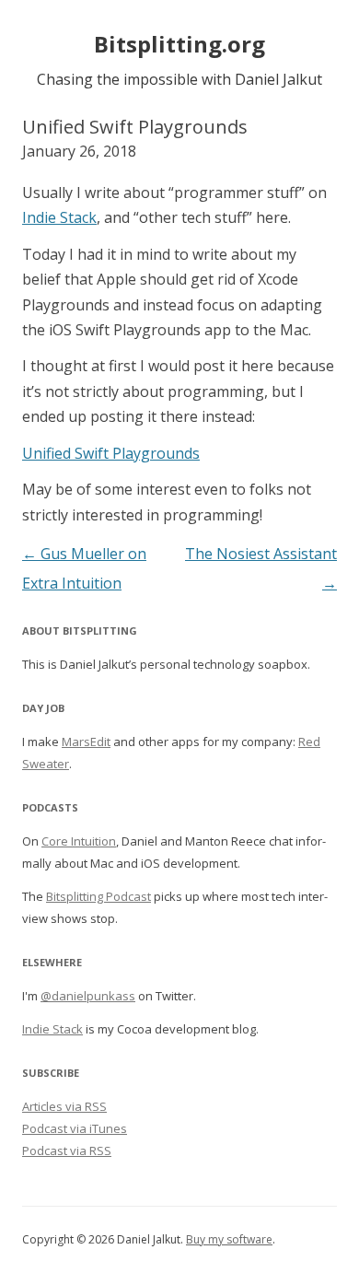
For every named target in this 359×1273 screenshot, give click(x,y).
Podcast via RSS (66, 1150)
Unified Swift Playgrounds (111, 453)
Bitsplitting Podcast (98, 896)
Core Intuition (78, 841)
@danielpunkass (88, 995)
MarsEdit (86, 741)
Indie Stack (59, 217)
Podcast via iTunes (74, 1128)
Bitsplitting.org (179, 44)
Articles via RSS (64, 1106)
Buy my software (229, 1239)
